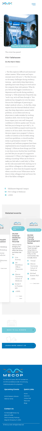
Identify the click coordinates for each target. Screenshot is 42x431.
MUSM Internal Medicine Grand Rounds (16, 238)
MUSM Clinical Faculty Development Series (33, 239)
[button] (34, 4)
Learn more (36, 283)
